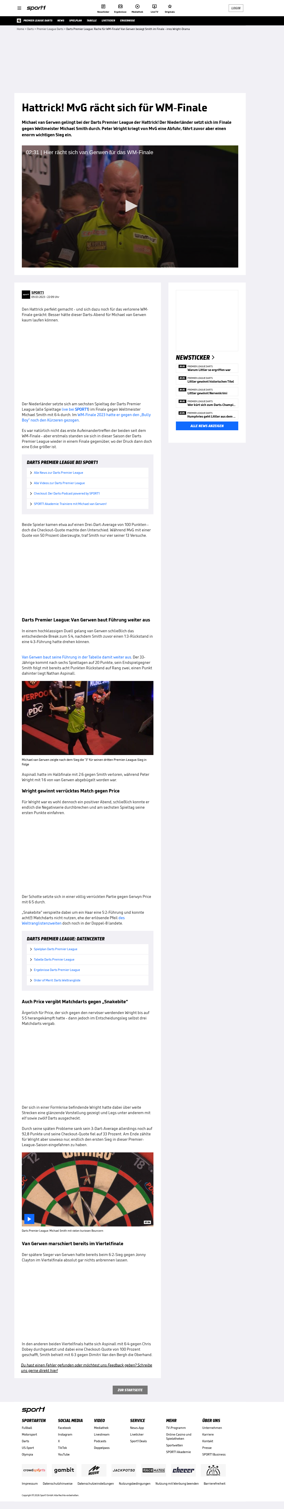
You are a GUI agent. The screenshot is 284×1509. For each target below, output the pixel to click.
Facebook (64, 1428)
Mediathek (101, 1428)
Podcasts (100, 1441)
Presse (207, 1448)
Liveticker (137, 1434)
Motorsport (29, 1434)
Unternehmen (212, 1428)
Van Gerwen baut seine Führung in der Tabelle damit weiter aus (76, 657)
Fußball (27, 1428)
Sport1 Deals (138, 1441)
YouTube (64, 1454)
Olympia (27, 1454)
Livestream (102, 1434)
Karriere (208, 1434)
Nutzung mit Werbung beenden (177, 1483)
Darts (25, 1441)
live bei (75, 409)
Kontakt (207, 1441)
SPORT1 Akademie (178, 1452)
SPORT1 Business (214, 1454)
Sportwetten (174, 1445)
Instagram (65, 1434)
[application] (130, 206)
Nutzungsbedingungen (135, 1483)
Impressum (30, 1483)
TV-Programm (176, 1428)
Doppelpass (102, 1448)
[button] (130, 206)
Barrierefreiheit (214, 1483)
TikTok (62, 1448)
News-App (137, 1428)
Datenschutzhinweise (58, 1483)
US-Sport (28, 1448)
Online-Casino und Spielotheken (178, 1436)
